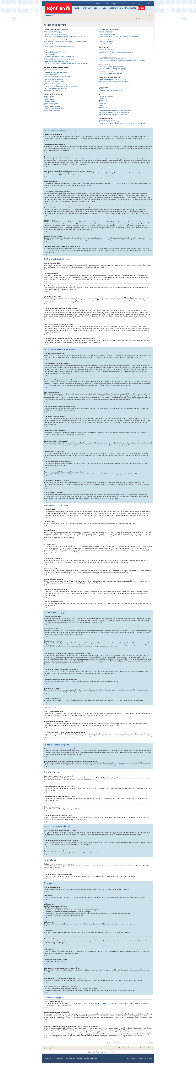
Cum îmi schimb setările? (51, 52)
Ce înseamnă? (103, 98)
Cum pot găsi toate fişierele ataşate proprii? (111, 90)
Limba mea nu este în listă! (51, 58)
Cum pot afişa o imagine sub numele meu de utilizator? (59, 59)
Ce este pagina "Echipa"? (106, 43)
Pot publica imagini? (49, 101)
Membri (98, 4)
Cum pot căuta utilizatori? (106, 71)
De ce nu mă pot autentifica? (52, 31)
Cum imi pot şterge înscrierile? (107, 83)
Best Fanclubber (70, 1058)
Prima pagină (49, 15)
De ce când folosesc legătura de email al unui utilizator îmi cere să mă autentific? (66, 63)
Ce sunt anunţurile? (49, 105)
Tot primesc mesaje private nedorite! (109, 51)
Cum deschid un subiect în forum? (53, 69)
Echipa (120, 1047)
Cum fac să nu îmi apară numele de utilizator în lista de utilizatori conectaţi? (64, 36)
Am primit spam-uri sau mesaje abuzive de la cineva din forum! (116, 52)
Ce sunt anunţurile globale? (51, 103)
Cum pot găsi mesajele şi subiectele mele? (110, 73)
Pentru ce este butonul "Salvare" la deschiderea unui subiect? (61, 86)
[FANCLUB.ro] (58, 8)
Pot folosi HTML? (49, 98)
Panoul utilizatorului (124, 4)
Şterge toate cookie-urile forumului (132, 1047)
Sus (47, 140)
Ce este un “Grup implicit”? (106, 41)
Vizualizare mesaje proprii (137, 4)
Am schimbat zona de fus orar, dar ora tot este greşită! (59, 56)
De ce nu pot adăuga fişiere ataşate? (54, 81)
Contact (79, 1058)
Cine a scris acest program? (107, 120)
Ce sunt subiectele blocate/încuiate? (54, 108)
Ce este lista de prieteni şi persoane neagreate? (112, 58)
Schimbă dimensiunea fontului (150, 15)
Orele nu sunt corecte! (50, 54)
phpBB (90, 1051)
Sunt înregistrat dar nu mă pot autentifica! (55, 39)
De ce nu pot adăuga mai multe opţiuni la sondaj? (57, 76)
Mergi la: (109, 1043)
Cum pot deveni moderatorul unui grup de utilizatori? (113, 38)
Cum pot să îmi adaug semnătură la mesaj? (56, 72)
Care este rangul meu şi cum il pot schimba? (56, 61)
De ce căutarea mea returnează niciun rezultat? (112, 68)
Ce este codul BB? (49, 96)
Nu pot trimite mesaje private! (107, 49)
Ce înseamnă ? (103, 100)
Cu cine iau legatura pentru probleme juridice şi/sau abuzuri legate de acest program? (122, 123)
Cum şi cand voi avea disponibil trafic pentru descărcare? (115, 110)
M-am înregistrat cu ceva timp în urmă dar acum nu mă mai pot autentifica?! (65, 41)
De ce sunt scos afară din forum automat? (55, 34)
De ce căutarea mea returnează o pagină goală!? (112, 70)
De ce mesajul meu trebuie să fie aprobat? (55, 88)
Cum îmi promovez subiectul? (52, 90)
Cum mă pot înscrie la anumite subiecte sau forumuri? (114, 81)
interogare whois (77, 1030)
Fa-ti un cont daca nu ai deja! (108, 4)
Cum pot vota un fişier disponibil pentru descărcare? (113, 114)
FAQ (139, 18)
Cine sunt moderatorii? (105, 32)
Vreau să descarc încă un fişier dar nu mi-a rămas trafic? (115, 112)
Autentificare (148, 4)
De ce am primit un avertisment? (53, 83)
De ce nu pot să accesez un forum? (54, 79)
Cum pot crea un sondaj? (51, 74)
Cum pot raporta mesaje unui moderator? (55, 85)
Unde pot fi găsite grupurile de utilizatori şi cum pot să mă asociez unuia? (119, 36)
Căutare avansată (147, 18)
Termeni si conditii (58, 1058)
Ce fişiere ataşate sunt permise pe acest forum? (112, 89)
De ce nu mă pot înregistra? (51, 45)
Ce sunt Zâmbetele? (49, 99)
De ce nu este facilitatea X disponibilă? (109, 122)
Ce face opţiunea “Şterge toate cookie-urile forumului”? (59, 46)
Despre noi (48, 1058)
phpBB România (104, 1052)
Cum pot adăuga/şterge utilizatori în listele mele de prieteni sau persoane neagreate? (122, 60)
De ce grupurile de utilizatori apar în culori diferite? (112, 39)
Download (125, 889)
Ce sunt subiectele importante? (52, 106)
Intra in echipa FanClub (90, 1058)
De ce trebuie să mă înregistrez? (53, 32)
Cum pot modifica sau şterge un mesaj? (55, 71)
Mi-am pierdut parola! (50, 38)
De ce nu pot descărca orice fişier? (108, 109)
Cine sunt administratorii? (106, 31)
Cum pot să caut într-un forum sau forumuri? (111, 66)
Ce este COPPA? (49, 43)
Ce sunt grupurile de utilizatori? (107, 34)
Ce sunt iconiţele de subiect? (52, 110)
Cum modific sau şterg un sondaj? (53, 78)
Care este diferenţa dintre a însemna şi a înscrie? (112, 79)
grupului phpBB (101, 1003)
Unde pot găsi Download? (106, 96)
